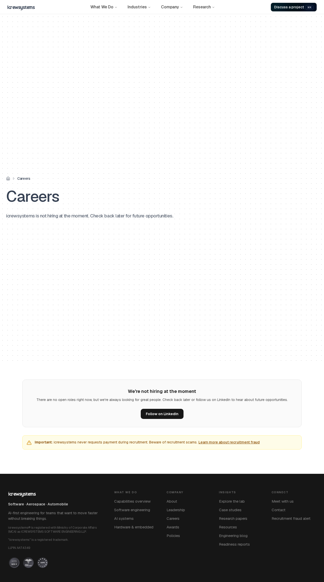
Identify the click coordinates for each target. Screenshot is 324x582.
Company (170, 7)
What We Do (101, 7)
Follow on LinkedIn (162, 414)
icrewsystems (21, 7)
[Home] (8, 178)
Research (202, 7)
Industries (137, 7)
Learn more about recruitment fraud (229, 442)
